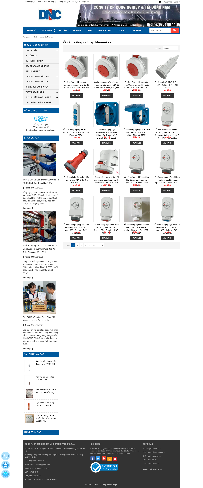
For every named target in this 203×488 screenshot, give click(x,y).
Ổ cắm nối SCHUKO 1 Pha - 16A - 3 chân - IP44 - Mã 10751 (167, 85)
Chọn (166, 48)
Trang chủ (26, 37)
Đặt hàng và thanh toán (151, 448)
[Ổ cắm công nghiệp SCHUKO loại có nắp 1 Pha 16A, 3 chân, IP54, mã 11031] (136, 114)
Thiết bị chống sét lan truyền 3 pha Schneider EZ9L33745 (46, 418)
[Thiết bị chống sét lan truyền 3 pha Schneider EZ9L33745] (29, 418)
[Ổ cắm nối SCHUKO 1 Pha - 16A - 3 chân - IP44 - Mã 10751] (167, 67)
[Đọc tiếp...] (28, 208)
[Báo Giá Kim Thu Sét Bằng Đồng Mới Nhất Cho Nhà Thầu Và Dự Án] (41, 297)
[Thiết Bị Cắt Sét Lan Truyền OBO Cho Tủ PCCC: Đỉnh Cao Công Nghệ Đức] (41, 159)
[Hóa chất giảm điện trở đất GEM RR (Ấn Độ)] (29, 393)
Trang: (67, 245)
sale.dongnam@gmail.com (44, 129)
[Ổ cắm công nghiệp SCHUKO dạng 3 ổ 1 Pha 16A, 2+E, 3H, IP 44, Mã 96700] (76, 114)
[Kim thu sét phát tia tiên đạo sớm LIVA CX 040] (29, 366)
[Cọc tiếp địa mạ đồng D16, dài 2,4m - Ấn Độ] (29, 406)
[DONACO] (101, 15)
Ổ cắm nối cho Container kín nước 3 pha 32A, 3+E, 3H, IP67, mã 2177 (76, 180)
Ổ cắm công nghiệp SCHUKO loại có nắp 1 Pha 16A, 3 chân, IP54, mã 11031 (137, 132)
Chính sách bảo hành (151, 463)
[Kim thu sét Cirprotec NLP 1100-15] (29, 380)
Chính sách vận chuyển (152, 456)
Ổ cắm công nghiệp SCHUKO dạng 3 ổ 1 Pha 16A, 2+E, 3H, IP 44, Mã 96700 (76, 132)
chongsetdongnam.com (40, 468)
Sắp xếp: (158, 48)
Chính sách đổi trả (150, 459)
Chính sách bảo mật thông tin (154, 452)
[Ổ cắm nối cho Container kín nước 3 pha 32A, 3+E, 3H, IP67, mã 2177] (76, 161)
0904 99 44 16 (38, 460)
